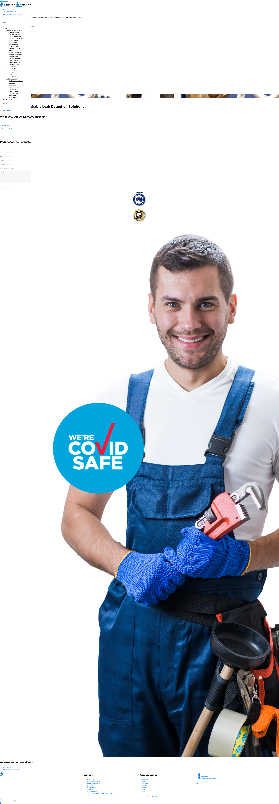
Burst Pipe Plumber (14, 71)
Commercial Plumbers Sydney (16, 54)
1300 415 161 (10, 11)
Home (4, 22)
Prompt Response (7, 125)
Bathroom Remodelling (14, 48)
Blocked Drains (12, 85)
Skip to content (4, 1)
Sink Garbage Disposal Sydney (16, 38)
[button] (139, 122)
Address (5, 162)
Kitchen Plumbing (13, 40)
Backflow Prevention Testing (16, 81)
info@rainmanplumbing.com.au (14, 14)
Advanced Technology (8, 122)
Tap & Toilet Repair (13, 44)
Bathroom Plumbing (14, 32)
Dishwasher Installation (15, 36)
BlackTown (145, 785)
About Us (5, 24)
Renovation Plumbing (14, 93)
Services (5, 28)
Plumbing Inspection (14, 91)
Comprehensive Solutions (9, 129)
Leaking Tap (12, 50)
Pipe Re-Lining (12, 66)
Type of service (4, 166)
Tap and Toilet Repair (92, 791)
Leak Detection (12, 89)
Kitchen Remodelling (14, 46)
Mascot (144, 791)
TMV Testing (12, 83)
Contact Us (5, 103)
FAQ (4, 101)
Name (4, 150)
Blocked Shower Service (15, 58)
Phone (4, 158)
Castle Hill (145, 779)
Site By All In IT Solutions (154, 797)
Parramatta (145, 783)
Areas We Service (7, 99)
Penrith (144, 781)
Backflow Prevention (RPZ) (93, 781)
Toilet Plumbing (13, 42)
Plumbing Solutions (14, 75)
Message (5, 170)
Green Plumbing (13, 97)
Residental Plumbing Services (13, 30)
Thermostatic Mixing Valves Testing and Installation (100, 793)
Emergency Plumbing (11, 68)
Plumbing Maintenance (11, 79)
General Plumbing (13, 56)
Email (4, 154)
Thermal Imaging (13, 95)
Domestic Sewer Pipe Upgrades (95, 783)
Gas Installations (91, 785)
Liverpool (144, 787)
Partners (8, 26)
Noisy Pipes (12, 73)
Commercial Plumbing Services (14, 52)
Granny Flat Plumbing (14, 87)
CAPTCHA (2, 184)
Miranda (144, 789)
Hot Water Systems (14, 64)
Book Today (7, 110)
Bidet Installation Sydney (15, 34)
